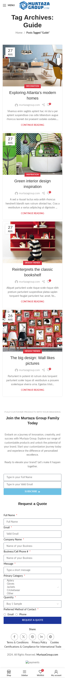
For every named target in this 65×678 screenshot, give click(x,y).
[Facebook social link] (14, 636)
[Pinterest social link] (32, 636)
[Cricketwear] (32, 590)
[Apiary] (32, 580)
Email (7, 527)
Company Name (13, 539)
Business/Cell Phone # (16, 551)
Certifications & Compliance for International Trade (32, 647)
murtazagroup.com (29, 105)
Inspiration (32, 175)
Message (9, 564)
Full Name (10, 515)
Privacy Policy (39, 642)
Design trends (32, 263)
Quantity (9, 597)
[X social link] (23, 636)
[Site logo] (34, 5)
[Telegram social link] (50, 636)
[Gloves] (32, 584)
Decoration (32, 86)
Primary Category (13, 576)
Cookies (54, 642)
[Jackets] (32, 587)
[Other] (32, 593)
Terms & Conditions (18, 642)
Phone (22, 614)
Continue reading (32, 125)
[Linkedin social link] (41, 636)
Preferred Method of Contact (20, 609)
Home (19, 33)
